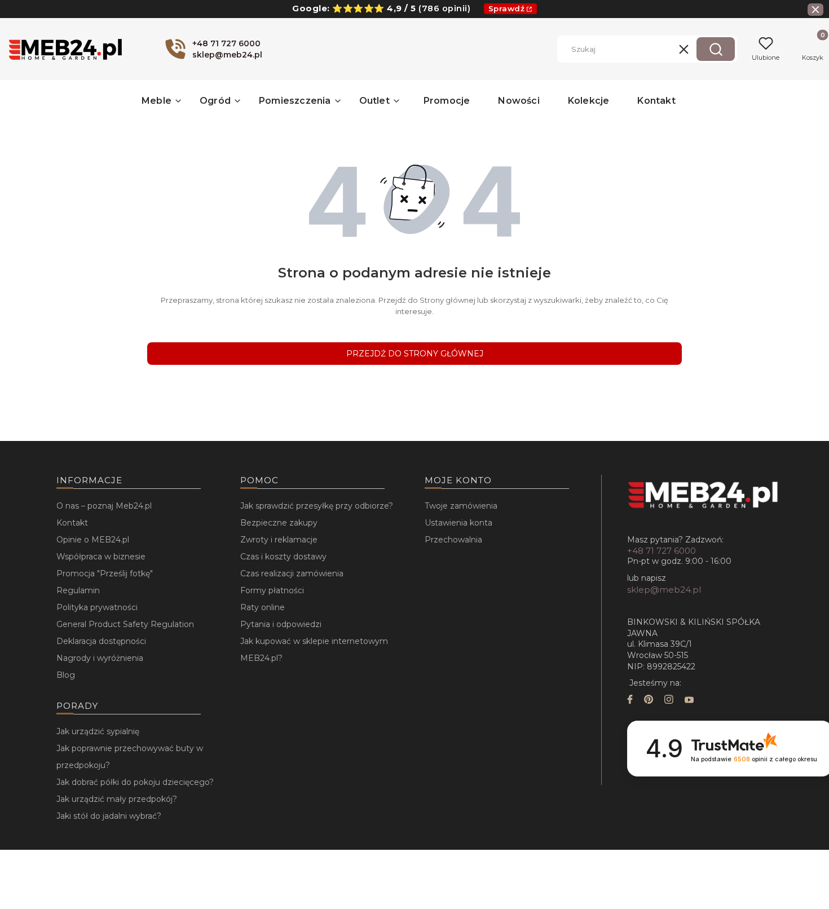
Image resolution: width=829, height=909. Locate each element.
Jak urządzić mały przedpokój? (116, 799)
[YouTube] (689, 701)
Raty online (262, 607)
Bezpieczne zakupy (279, 523)
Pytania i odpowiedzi (280, 624)
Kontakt (72, 523)
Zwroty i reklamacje (279, 540)
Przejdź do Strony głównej (414, 353)
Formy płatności (272, 590)
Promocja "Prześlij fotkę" (104, 573)
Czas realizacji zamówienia (291, 573)
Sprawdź (506, 8)
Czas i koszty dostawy (283, 556)
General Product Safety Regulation (125, 624)
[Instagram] (668, 701)
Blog (65, 675)
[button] (715, 49)
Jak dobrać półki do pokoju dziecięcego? (135, 782)
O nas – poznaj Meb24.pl (104, 506)
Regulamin (78, 590)
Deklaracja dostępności (101, 641)
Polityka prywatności (97, 607)
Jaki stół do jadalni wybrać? (108, 816)
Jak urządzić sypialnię (97, 731)
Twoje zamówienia (461, 506)
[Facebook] (630, 701)
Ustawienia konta (458, 523)
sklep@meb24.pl (664, 589)
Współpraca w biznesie (100, 556)
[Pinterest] (648, 701)
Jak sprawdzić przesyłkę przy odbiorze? (316, 506)
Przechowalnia (453, 540)
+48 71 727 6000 (661, 550)
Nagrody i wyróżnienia (99, 658)
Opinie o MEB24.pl (92, 540)
